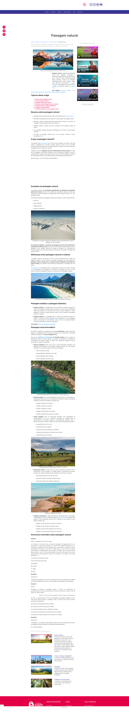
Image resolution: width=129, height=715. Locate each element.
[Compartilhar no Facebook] (4, 27)
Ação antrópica (58, 635)
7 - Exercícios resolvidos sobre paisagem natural (46, 109)
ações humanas (69, 116)
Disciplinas (53, 12)
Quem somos (49, 705)
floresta (52, 319)
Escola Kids (79, 12)
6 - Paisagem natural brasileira (41, 107)
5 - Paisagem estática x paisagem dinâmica (45, 105)
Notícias (47, 12)
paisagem (44, 143)
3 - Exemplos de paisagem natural (42, 102)
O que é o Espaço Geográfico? (63, 656)
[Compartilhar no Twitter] (4, 30)
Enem (74, 12)
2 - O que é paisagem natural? (41, 100)
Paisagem (57, 666)
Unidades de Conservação (45, 337)
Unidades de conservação (61, 679)
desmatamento (36, 267)
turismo (47, 418)
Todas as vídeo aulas (87, 104)
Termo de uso (68, 705)
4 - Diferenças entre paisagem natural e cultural (46, 104)
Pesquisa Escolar (67, 12)
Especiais (59, 12)
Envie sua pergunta (89, 705)
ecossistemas (62, 517)
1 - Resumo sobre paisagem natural (43, 99)
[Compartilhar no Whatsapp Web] (4, 34)
